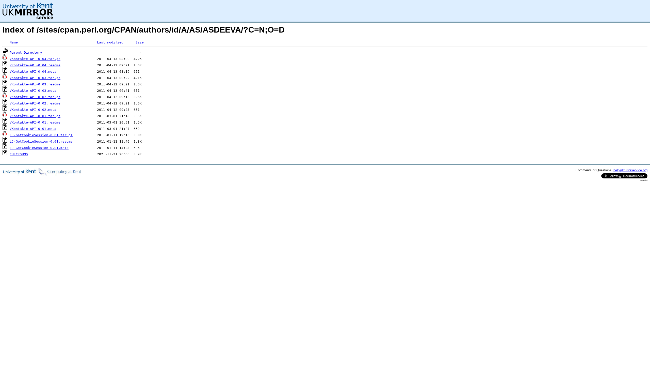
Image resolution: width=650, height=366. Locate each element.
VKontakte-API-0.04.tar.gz (35, 59)
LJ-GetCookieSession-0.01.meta (39, 148)
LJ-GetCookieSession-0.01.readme (41, 141)
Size (140, 42)
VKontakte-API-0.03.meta (33, 91)
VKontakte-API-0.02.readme (35, 103)
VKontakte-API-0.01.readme (35, 122)
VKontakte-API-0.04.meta (33, 71)
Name (14, 42)
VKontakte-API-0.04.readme (35, 65)
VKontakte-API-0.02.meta (33, 110)
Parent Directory (26, 52)
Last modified (110, 42)
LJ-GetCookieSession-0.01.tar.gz (41, 135)
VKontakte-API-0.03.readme (35, 84)
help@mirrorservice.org (630, 170)
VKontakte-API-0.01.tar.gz (35, 116)
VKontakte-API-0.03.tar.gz (35, 78)
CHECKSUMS (19, 154)
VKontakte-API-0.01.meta (33, 129)
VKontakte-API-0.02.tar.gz (35, 97)
